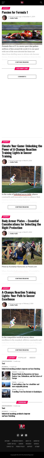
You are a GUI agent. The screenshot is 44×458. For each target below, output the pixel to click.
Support (29, 447)
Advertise (36, 441)
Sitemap (37, 447)
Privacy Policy (20, 447)
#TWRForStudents (17, 441)
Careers (21, 444)
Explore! (7, 441)
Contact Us (10, 447)
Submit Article (11, 444)
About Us (28, 441)
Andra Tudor (14, 18)
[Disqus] (22, 105)
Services (36, 444)
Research (28, 444)
